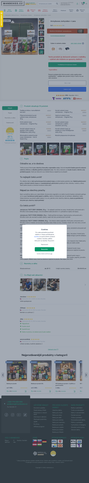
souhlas (36, 236)
